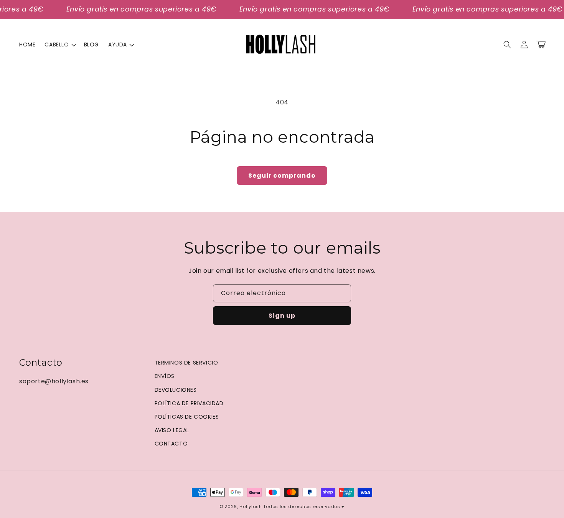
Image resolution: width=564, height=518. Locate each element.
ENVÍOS (165, 376)
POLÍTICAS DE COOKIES (187, 417)
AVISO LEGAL (172, 430)
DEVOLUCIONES (176, 390)
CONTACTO (171, 443)
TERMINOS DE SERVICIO (186, 362)
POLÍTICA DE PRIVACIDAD (189, 403)
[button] (59, 44)
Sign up (282, 315)
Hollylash (250, 506)
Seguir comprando (282, 175)
